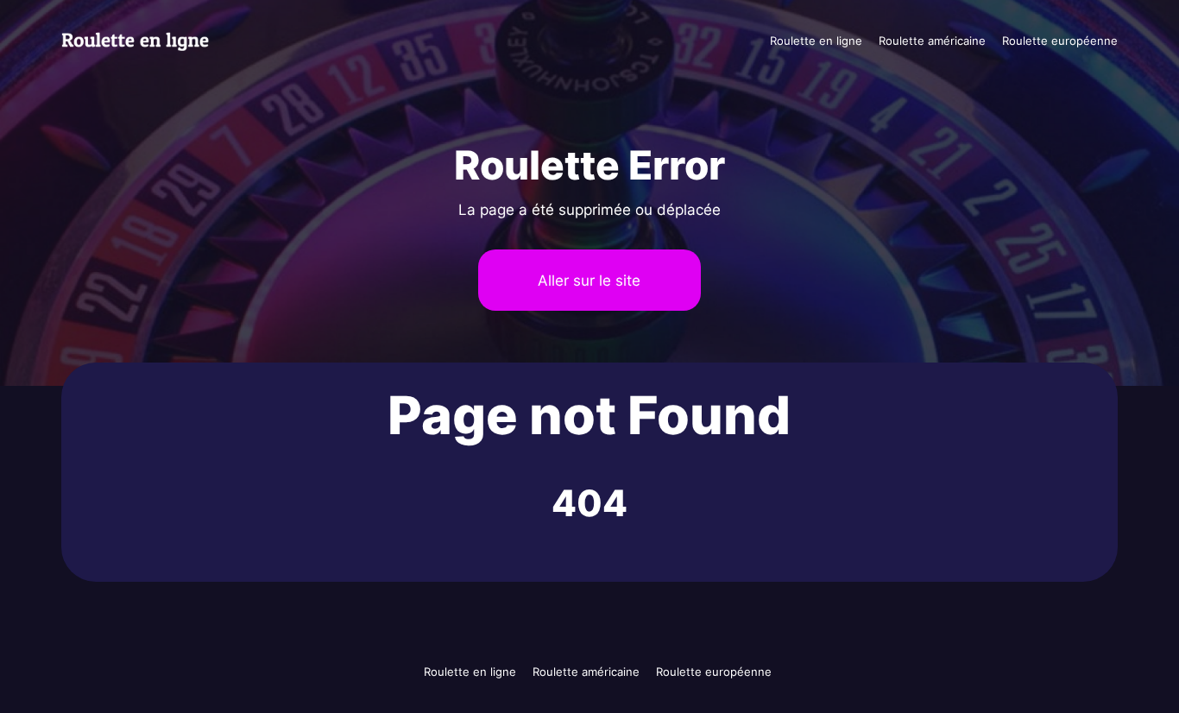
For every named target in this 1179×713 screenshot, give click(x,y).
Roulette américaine (932, 40)
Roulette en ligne (816, 40)
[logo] (145, 40)
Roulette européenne (1060, 40)
